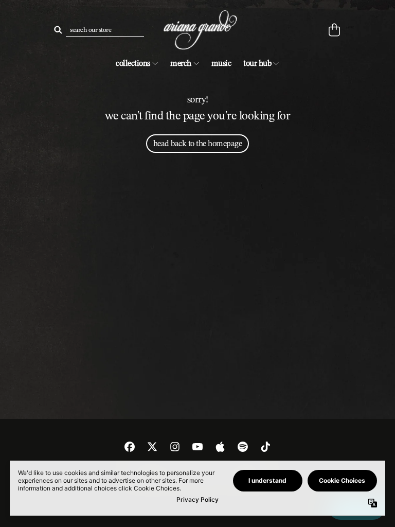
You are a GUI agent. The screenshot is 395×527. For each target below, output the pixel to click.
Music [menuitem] (221, 63)
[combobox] (105, 30)
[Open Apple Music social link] (220, 446)
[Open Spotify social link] (242, 446)
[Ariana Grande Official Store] (197, 30)
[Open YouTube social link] (197, 446)
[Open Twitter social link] (152, 446)
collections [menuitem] (133, 63)
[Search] (57, 30)
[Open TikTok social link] (265, 446)
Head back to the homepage (197, 143)
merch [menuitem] (180, 63)
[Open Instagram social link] (175, 446)
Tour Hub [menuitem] (257, 63)
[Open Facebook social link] (129, 446)
